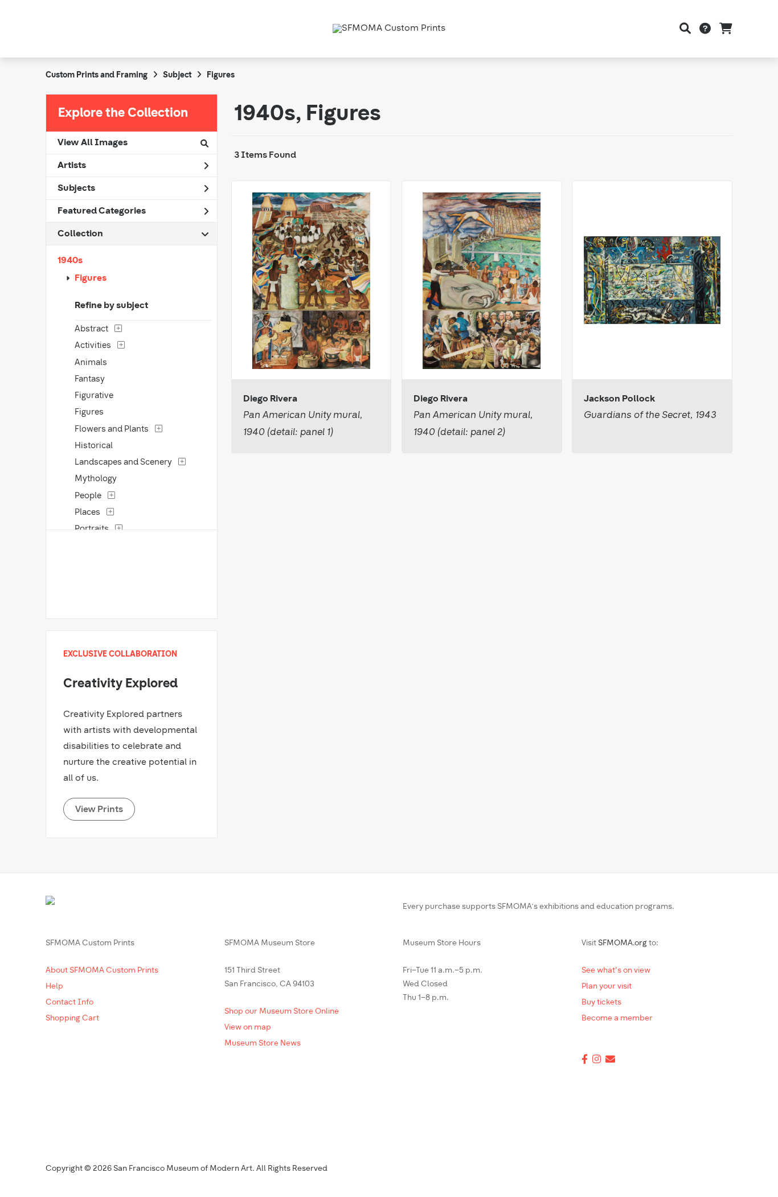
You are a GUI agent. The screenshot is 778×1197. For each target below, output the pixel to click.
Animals (91, 363)
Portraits (92, 529)
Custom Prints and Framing (97, 75)
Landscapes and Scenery (123, 462)
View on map (247, 1027)
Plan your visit (607, 986)
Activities (93, 346)
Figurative (94, 396)
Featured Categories (102, 211)
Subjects (76, 188)
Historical (94, 446)
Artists (72, 165)
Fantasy (90, 379)
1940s (70, 260)
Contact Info (69, 1002)
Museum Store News (262, 1043)
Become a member (617, 1018)
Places (87, 513)
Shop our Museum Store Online (281, 1011)
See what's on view (616, 970)
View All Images (93, 142)
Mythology (96, 479)
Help (54, 986)
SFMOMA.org (622, 943)
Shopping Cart (72, 1018)
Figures (91, 278)
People (88, 496)
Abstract (91, 329)
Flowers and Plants (112, 429)
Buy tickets (601, 1002)
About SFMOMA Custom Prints (102, 970)
